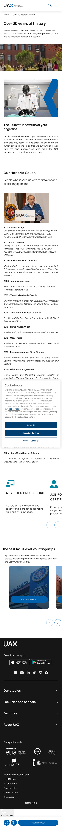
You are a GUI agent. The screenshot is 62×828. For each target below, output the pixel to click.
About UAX (11, 725)
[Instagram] (40, 672)
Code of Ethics (11, 792)
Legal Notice (10, 779)
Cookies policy (10, 788)
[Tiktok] (46, 672)
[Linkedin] (28, 672)
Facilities (10, 713)
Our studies (12, 690)
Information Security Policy (16, 774)
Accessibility (10, 797)
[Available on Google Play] (41, 662)
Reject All (31, 425)
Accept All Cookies (31, 433)
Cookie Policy (14, 409)
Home (6, 14)
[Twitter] (34, 672)
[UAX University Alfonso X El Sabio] (13, 5)
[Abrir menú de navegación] (56, 5)
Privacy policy (10, 783)
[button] (57, 525)
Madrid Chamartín (29, 599)
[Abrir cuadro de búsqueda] (49, 5)
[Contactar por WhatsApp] (7, 823)
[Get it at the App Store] (19, 662)
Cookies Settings (31, 441)
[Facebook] (15, 672)
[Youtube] (22, 672)
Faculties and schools (20, 702)
